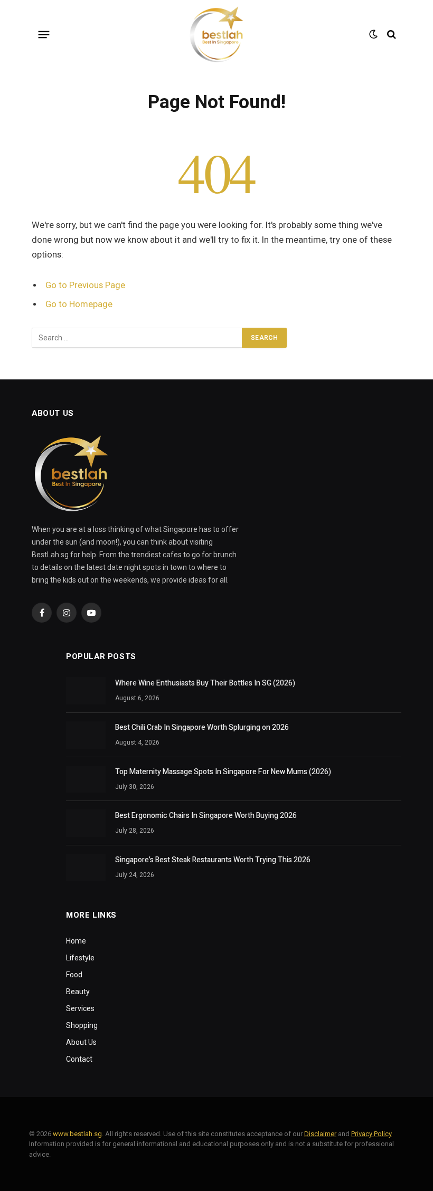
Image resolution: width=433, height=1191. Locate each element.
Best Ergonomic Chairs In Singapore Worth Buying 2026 (206, 816)
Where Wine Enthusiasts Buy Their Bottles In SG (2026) (205, 683)
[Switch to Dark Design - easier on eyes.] (373, 34)
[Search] (390, 34)
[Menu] (44, 34)
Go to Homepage (78, 304)
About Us (81, 1042)
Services (80, 1008)
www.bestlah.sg (77, 1134)
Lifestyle (80, 958)
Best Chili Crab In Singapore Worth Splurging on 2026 (202, 727)
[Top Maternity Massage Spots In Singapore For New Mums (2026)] (86, 779)
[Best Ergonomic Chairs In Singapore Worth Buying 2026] (86, 823)
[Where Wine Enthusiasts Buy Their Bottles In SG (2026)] (86, 690)
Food (74, 974)
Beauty (78, 991)
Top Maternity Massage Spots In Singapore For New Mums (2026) (223, 772)
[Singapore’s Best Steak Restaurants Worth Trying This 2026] (86, 867)
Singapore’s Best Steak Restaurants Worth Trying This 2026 (212, 860)
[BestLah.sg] (216, 34)
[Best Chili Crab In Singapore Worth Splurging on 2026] (86, 735)
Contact (79, 1059)
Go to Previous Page (85, 285)
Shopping (82, 1025)
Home (76, 941)
